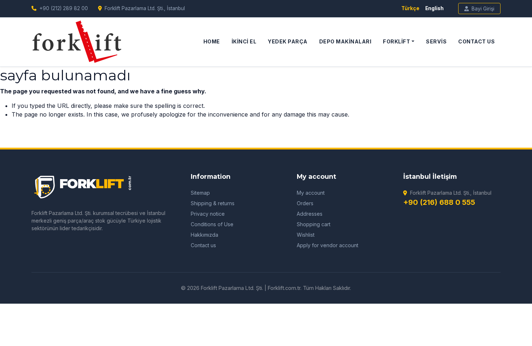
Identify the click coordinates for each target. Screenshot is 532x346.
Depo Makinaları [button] (345, 41)
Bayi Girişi (483, 8)
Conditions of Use (212, 224)
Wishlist (305, 235)
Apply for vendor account (327, 245)
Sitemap (200, 193)
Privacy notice (208, 214)
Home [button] (211, 41)
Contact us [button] (476, 41)
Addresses (309, 214)
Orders (305, 203)
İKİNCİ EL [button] (244, 41)
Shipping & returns (213, 203)
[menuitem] (212, 41)
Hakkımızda (204, 235)
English (434, 8)
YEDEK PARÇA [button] (288, 41)
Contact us (203, 245)
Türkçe (410, 8)
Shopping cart (313, 224)
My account (311, 193)
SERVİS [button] (436, 41)
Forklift (396, 41)
